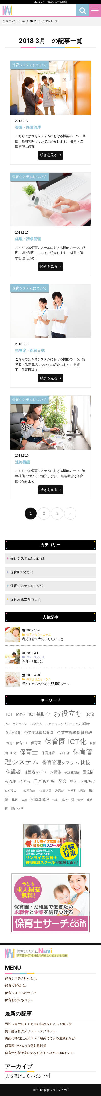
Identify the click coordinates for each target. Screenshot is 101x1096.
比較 (15, 800)
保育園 (36, 743)
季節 (62, 781)
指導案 (72, 790)
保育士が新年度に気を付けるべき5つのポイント (39, 1053)
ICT (9, 714)
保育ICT (21, 743)
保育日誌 (64, 753)
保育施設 (48, 753)
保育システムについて (27, 586)
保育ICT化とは (21, 572)
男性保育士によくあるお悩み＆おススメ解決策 (38, 1024)
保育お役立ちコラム (25, 599)
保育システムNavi (56, 1090)
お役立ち (68, 713)
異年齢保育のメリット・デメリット (30, 1031)
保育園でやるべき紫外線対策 (25, 1046)
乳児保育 (13, 733)
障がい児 (17, 808)
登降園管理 (40, 799)
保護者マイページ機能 (42, 772)
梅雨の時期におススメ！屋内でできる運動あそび (40, 1038)
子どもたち (44, 781)
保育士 (29, 751)
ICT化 (20, 714)
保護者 (13, 771)
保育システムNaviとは (27, 558)
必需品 (59, 790)
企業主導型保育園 (39, 733)
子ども (24, 781)
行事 (55, 799)
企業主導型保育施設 (74, 733)
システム (36, 724)
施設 (82, 790)
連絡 (80, 800)
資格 (64, 800)
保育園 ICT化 (66, 741)
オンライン (20, 724)
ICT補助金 (39, 714)
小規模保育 (28, 790)
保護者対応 (71, 772)
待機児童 (45, 790)
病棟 (24, 800)
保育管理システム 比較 (66, 762)
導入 (73, 781)
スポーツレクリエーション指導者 (68, 724)
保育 (9, 743)
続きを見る (48, 155)
